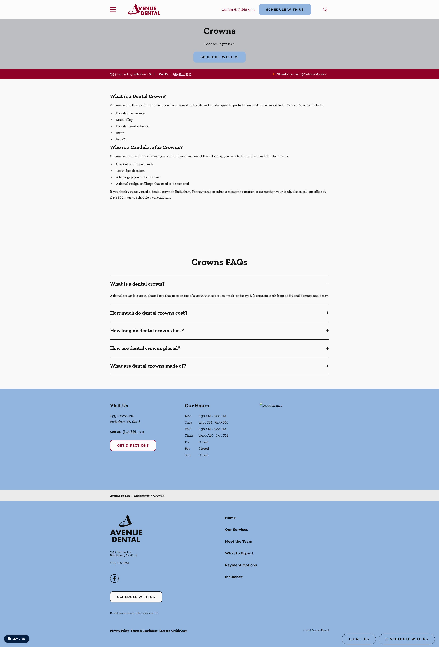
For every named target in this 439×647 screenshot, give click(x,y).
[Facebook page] (114, 578)
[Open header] (114, 9)
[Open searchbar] (325, 9)
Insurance (234, 577)
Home (230, 518)
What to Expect (239, 553)
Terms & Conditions (144, 630)
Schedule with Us (285, 9)
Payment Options (241, 565)
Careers (164, 630)
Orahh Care (179, 630)
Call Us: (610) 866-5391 (238, 10)
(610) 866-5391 (182, 74)
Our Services (236, 530)
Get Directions (133, 445)
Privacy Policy (119, 630)
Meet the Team (238, 541)
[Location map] (294, 439)
